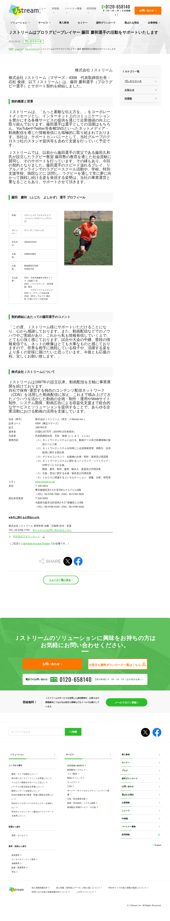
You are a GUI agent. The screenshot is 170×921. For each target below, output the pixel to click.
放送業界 (16, 855)
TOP (11, 49)
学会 (14, 871)
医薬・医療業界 (19, 867)
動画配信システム (75, 769)
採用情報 (91, 8)
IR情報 (55, 8)
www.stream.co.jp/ (45, 481)
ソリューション (18, 22)
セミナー (82, 22)
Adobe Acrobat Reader (38, 543)
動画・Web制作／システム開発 (81, 803)
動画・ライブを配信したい (24, 774)
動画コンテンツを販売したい (25, 791)
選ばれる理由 (131, 22)
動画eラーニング (75, 778)
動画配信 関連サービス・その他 (82, 807)
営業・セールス (19, 835)
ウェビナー (72, 782)
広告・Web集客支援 (76, 799)
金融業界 (16, 863)
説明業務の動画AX (76, 765)
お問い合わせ (128, 786)
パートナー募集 (73, 8)
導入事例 (64, 22)
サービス (43, 22)
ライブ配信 (72, 773)
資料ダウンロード (106, 22)
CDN (70, 786)
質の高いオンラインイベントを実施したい (31, 778)
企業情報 (153, 22)
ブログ (125, 770)
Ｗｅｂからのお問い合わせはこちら (52, 530)
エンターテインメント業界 (24, 859)
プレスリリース (32, 49)
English (157, 845)
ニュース (42, 10)
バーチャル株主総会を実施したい (27, 786)
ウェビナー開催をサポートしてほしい (29, 782)
